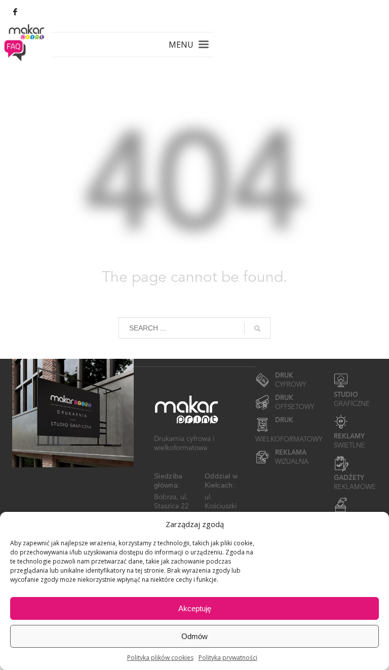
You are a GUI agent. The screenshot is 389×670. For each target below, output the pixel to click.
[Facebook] (15, 11)
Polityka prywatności (228, 657)
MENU (181, 44)
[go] (257, 328)
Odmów (194, 636)
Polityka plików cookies (160, 657)
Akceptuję (194, 608)
